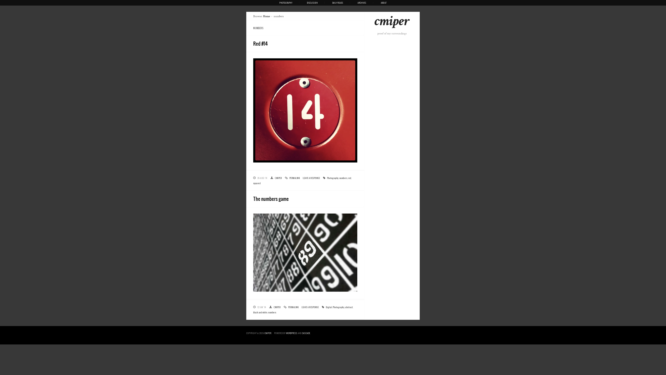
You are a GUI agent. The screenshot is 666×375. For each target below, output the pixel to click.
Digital (329, 307)
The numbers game (271, 198)
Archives (362, 2)
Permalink (294, 178)
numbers (343, 178)
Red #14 (260, 43)
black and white (260, 312)
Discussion (312, 2)
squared (257, 183)
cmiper (391, 22)
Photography (285, 2)
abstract (349, 307)
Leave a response (311, 178)
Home (266, 16)
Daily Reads (337, 2)
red (349, 178)
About (384, 2)
